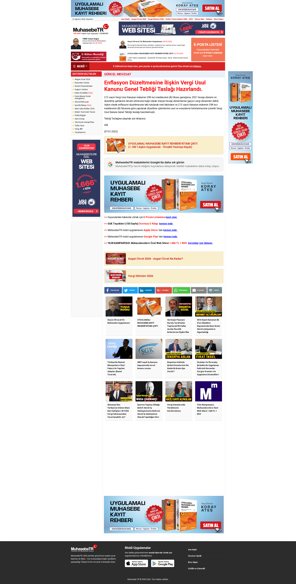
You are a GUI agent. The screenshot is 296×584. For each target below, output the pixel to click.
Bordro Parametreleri (83, 86)
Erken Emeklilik (84, 93)
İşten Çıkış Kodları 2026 (85, 109)
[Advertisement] (86, 269)
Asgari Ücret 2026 (139, 19)
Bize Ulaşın (218, 19)
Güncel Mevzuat (82, 102)
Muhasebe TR (133, 579)
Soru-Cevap (79, 119)
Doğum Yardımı (81, 89)
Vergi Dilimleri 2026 (156, 19)
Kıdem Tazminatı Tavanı (85, 112)
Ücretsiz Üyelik (194, 556)
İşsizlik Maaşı (83, 105)
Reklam (209, 19)
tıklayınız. (141, 118)
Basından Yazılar (82, 83)
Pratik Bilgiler (80, 115)
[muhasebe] (91, 34)
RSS (191, 19)
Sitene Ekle (199, 19)
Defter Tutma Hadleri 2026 (176, 19)
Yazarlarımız (80, 132)
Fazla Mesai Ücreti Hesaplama (83, 97)
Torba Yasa (79, 126)
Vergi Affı (79, 129)
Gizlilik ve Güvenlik (196, 569)
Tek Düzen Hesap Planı (84, 122)
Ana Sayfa (125, 19)
